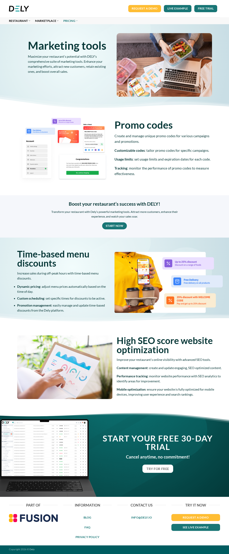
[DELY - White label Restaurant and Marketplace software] (20, 8)
